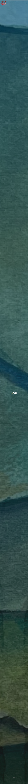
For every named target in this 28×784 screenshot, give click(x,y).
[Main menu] (25, 2)
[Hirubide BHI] (4, 2)
